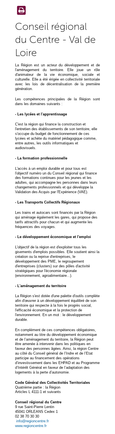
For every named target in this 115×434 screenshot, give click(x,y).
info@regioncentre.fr (32, 421)
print (20, 11)
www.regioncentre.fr (31, 426)
